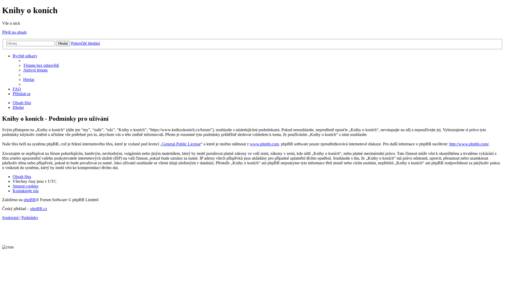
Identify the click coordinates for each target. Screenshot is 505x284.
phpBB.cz (38, 208)
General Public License (181, 144)
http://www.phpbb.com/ (469, 144)
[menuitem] (41, 65)
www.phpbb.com (264, 144)
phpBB (30, 199)
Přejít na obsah (14, 32)
